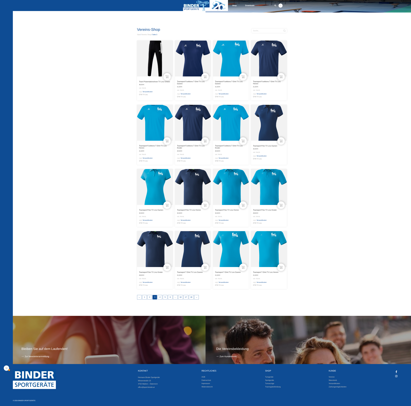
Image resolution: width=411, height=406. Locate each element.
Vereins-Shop (146, 34)
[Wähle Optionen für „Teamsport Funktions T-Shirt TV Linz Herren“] (281, 77)
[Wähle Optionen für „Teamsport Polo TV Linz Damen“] (281, 141)
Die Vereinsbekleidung (232, 349)
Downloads (249, 5)
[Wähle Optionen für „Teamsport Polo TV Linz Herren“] (205, 205)
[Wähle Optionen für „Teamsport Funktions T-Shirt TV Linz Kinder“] (205, 141)
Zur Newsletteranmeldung (37, 356)
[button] (275, 5)
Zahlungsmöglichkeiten (337, 387)
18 (191, 297)
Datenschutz (206, 380)
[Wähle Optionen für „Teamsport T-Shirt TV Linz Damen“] (205, 267)
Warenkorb (333, 380)
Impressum (206, 383)
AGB (203, 377)
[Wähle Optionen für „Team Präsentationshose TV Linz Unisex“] (167, 77)
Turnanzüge (269, 383)
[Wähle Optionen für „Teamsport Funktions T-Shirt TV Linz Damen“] (205, 77)
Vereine (332, 377)
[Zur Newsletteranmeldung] (22, 356)
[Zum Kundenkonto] (217, 356)
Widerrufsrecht (207, 387)
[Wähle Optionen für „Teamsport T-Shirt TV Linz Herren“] (281, 267)
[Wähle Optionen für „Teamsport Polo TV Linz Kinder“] (281, 205)
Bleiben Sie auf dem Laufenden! (44, 349)
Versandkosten (148, 92)
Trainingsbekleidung (273, 387)
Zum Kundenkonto (228, 356)
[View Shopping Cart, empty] (6, 368)
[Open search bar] (253, 28)
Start (138, 34)
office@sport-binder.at (146, 387)
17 (186, 297)
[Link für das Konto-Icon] (280, 6)
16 (181, 297)
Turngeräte (269, 377)
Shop (234, 5)
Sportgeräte (269, 380)
